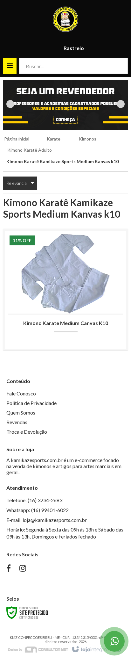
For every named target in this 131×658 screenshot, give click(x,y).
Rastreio (74, 48)
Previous (10, 104)
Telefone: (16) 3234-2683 (34, 500)
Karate (53, 138)
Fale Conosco (21, 393)
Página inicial (16, 138)
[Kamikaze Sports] (65, 19)
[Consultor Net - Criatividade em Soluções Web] (38, 649)
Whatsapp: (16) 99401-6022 (37, 510)
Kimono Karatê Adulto (29, 150)
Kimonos (87, 138)
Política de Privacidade (31, 403)
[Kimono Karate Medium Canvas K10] (65, 290)
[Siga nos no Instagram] (22, 569)
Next (121, 104)
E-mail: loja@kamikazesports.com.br (46, 520)
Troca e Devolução (26, 432)
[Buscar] (118, 66)
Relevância (16, 183)
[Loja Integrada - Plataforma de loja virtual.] (96, 650)
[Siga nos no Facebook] (8, 569)
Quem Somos (20, 412)
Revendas (16, 422)
